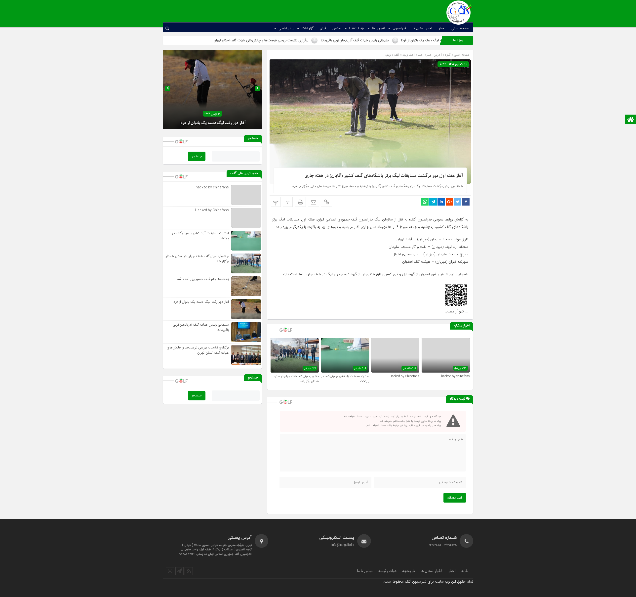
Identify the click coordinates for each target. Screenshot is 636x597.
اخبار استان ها (422, 28)
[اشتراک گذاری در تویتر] (457, 202)
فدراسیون (399, 28)
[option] (212, 89)
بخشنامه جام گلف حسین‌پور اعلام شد (203, 279)
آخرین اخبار (434, 54)
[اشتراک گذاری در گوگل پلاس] (449, 202)
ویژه (388, 54)
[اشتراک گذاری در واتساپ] (425, 202)
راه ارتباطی (286, 28)
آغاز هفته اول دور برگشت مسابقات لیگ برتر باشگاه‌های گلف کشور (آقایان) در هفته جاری (384, 175)
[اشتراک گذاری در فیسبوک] (466, 202)
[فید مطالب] (189, 571)
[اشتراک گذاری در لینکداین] (441, 202)
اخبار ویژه (408, 54)
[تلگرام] (179, 571)
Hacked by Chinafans (404, 376)
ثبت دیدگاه (454, 498)
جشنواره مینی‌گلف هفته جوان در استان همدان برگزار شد (196, 258)
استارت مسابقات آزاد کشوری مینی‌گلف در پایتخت (200, 235)
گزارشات (308, 28)
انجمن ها (378, 28)
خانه (464, 571)
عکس (336, 28)
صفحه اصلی (460, 28)
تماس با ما (365, 571)
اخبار (441, 28)
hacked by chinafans (455, 376)
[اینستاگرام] (170, 571)
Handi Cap (356, 28)
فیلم (323, 28)
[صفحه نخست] (631, 120)
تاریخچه (408, 571)
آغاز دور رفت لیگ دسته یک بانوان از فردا (212, 123)
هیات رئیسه (387, 571)
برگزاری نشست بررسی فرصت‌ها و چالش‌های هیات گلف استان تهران (304, 40)
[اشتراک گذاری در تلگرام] (433, 202)
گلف (396, 54)
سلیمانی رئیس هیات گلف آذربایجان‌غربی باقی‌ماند (398, 40)
